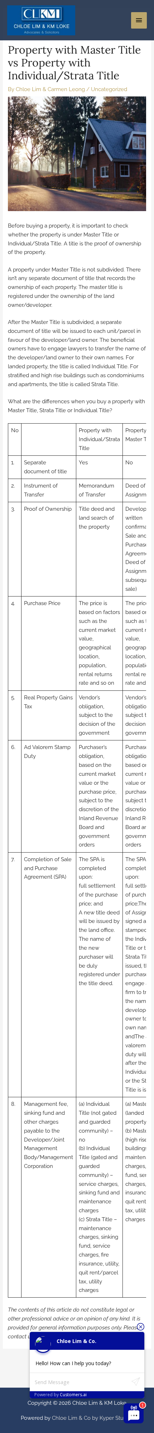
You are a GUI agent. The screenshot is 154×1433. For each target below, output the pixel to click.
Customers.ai (73, 1395)
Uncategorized (109, 89)
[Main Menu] (139, 20)
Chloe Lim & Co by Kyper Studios (93, 1418)
